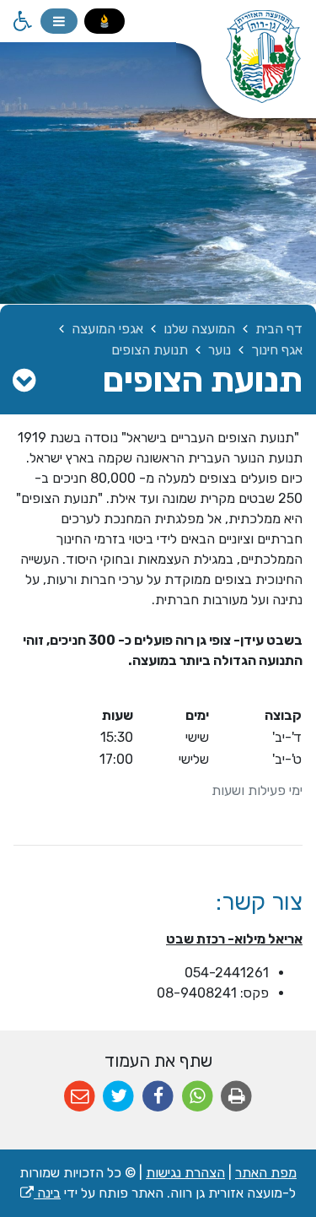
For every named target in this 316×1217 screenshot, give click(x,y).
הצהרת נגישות (185, 1173)
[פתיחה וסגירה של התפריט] (59, 21)
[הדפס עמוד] (236, 1097)
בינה (40, 1193)
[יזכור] (104, 21)
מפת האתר (266, 1173)
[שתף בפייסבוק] (158, 1097)
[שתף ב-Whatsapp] (197, 1097)
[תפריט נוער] (24, 380)
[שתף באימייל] (80, 1097)
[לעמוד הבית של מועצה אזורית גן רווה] (246, 67)
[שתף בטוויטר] (119, 1097)
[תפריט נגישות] (21, 21)
